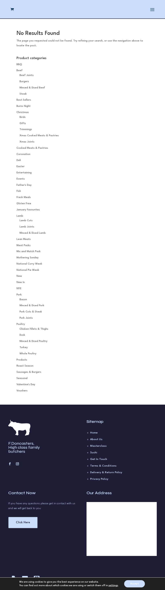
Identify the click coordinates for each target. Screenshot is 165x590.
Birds (23, 117)
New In (20, 282)
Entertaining (24, 172)
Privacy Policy (99, 479)
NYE (18, 288)
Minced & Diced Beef (32, 87)
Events (20, 179)
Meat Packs (23, 245)
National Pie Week (27, 270)
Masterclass (98, 446)
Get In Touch (98, 459)
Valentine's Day (25, 384)
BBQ (19, 64)
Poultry (20, 324)
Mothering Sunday (27, 257)
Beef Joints (27, 75)
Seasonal (22, 378)
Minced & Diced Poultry (33, 341)
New (19, 276)
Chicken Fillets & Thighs (34, 329)
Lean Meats (23, 239)
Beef (19, 70)
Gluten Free (23, 203)
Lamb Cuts (26, 220)
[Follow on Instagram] (17, 464)
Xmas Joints (27, 141)
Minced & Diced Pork (32, 305)
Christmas (22, 112)
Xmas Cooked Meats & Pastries (39, 135)
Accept (134, 583)
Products (21, 360)
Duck (22, 335)
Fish (18, 191)
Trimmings (26, 129)
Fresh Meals (23, 197)
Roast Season (24, 366)
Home (94, 432)
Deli (18, 160)
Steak (23, 94)
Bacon (23, 299)
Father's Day (24, 185)
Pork (19, 294)
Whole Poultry (28, 353)
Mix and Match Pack (28, 251)
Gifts (23, 123)
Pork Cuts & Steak (31, 311)
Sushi (93, 452)
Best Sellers (23, 100)
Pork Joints (26, 318)
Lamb (19, 216)
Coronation (23, 154)
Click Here (23, 522)
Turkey (24, 347)
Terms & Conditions (103, 465)
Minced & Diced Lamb (33, 233)
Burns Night (23, 106)
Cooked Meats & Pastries (32, 148)
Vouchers (22, 390)
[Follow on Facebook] (10, 464)
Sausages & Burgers (28, 372)
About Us (96, 439)
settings (113, 585)
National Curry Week (29, 264)
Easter (20, 166)
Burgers (24, 81)
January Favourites (28, 209)
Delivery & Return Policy (106, 472)
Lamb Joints (27, 226)
